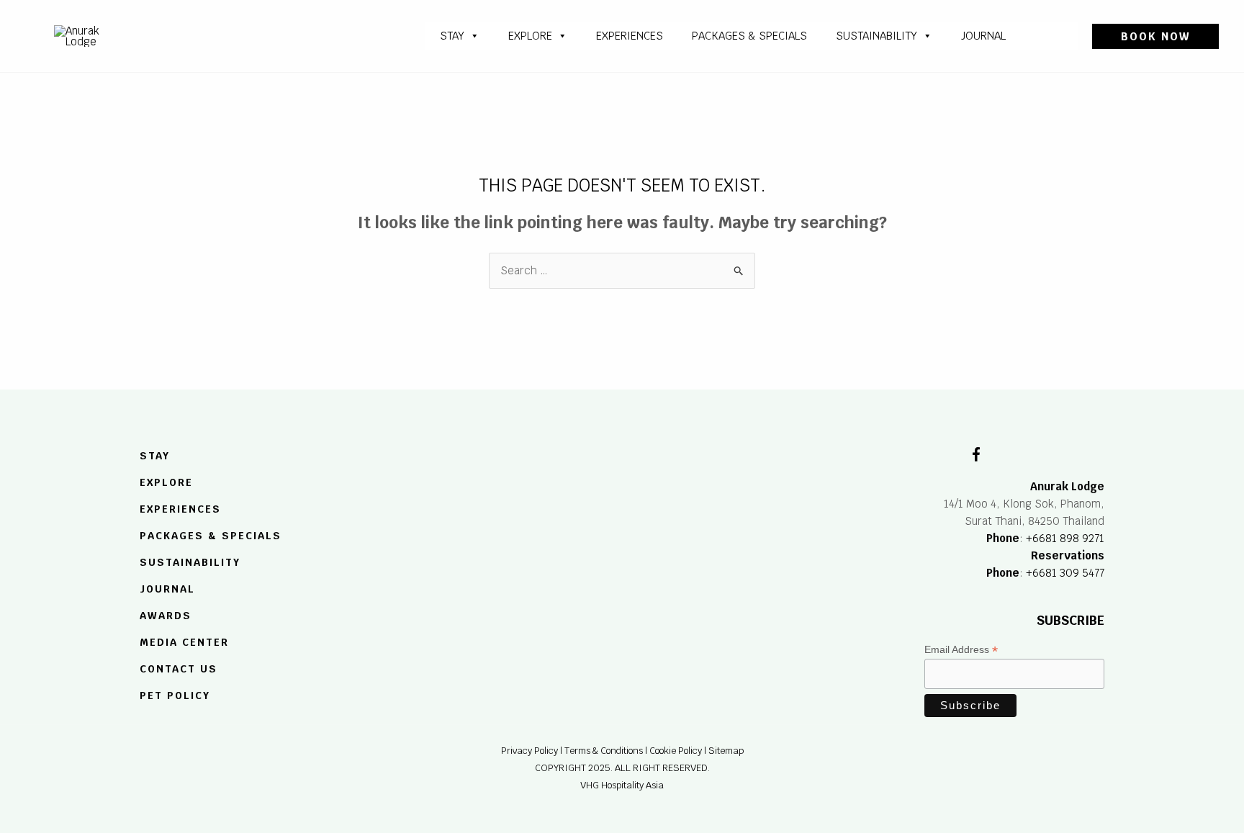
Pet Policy (175, 695)
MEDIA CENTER (184, 642)
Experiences (629, 35)
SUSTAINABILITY (876, 35)
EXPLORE (166, 483)
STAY (452, 35)
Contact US (178, 668)
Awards (165, 615)
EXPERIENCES (180, 509)
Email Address (961, 650)
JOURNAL (983, 35)
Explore (530, 35)
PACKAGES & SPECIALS (749, 35)
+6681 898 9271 (1065, 538)
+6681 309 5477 (1065, 573)
